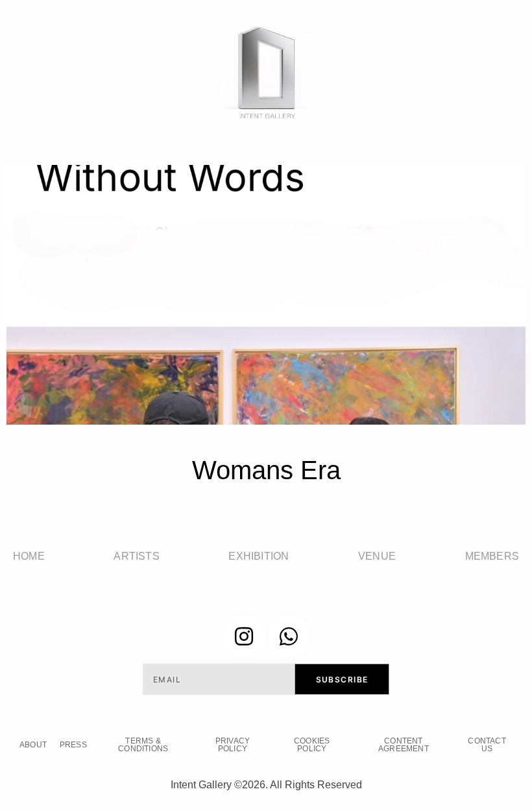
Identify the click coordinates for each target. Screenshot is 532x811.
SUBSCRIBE (342, 679)
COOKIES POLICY (312, 744)
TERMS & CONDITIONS (143, 744)
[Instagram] (244, 636)
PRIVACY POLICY (232, 744)
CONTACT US (486, 744)
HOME (29, 556)
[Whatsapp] (288, 636)
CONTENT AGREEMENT (403, 744)
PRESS (73, 744)
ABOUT (33, 744)
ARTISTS (136, 556)
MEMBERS (492, 556)
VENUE (377, 556)
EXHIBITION (258, 556)
